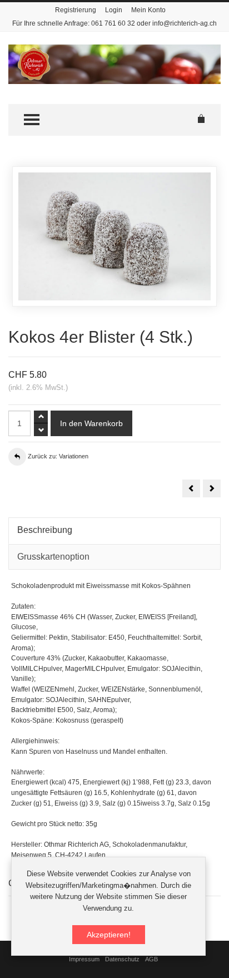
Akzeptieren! (109, 934)
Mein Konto (148, 10)
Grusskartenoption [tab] (53, 556)
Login (113, 10)
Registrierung (75, 10)
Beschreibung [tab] (44, 530)
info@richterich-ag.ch (184, 23)
